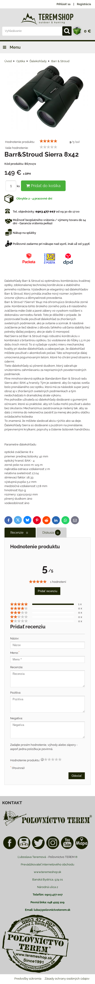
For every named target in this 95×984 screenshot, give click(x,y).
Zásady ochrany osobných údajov (67, 978)
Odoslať (77, 775)
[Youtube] (67, 848)
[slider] (48, 141)
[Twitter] (38, 848)
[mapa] (81, 848)
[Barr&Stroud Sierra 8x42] (47, 97)
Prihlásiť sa (63, 4)
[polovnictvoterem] (47, 825)
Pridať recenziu (47, 591)
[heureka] (24, 848)
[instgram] (52, 848)
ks (18, 186)
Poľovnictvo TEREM (61, 857)
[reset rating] (42, 759)
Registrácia (84, 4)
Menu (15, 47)
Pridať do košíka (45, 185)
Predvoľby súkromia (27, 978)
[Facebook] (9, 848)
